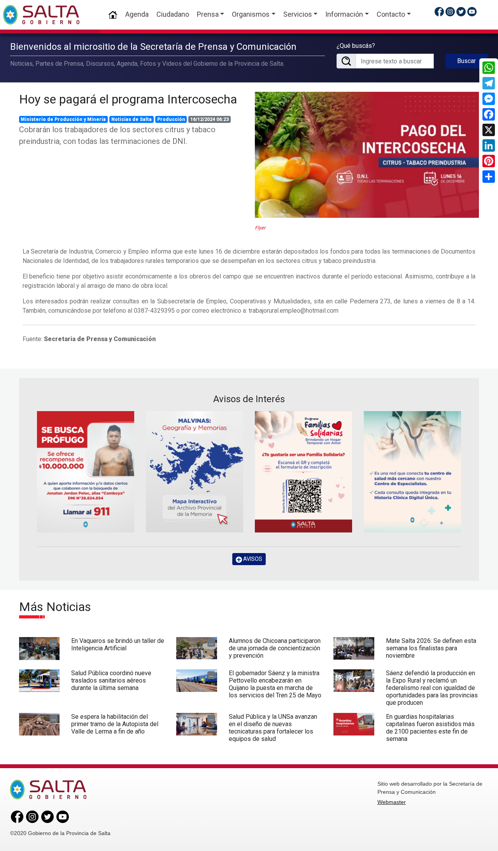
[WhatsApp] (488, 67)
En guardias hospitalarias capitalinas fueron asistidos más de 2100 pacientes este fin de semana (430, 728)
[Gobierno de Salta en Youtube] (472, 11)
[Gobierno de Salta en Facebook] (439, 11)
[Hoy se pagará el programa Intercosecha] (367, 155)
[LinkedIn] (488, 145)
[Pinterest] (488, 161)
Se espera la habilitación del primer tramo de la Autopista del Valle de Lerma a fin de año (114, 724)
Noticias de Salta (131, 119)
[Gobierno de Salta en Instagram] (450, 11)
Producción (171, 119)
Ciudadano (172, 14)
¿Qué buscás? (356, 45)
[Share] (488, 176)
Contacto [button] (391, 14)
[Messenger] (488, 99)
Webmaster (391, 802)
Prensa (208, 14)
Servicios (297, 14)
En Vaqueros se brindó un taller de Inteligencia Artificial (117, 644)
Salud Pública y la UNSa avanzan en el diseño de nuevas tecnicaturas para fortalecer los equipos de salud (273, 728)
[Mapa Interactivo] (194, 471)
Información (344, 14)
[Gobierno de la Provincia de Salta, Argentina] (41, 14)
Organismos (251, 14)
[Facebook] (488, 114)
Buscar (466, 61)
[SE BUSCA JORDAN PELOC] (85, 471)
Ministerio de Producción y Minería (63, 119)
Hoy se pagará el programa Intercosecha (128, 99)
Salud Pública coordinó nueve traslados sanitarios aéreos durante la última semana (111, 680)
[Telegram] (488, 83)
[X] (488, 130)
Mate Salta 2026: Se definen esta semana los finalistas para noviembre (431, 648)
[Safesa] (412, 471)
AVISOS (252, 559)
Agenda (137, 14)
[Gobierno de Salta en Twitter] (461, 11)
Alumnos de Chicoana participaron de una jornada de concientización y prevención (275, 648)
